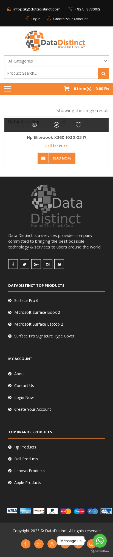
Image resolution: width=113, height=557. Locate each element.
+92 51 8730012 (87, 9)
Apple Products (27, 482)
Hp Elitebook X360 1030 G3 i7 (56, 137)
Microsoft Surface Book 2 (37, 312)
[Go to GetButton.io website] (100, 551)
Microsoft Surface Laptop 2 (38, 324)
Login (36, 19)
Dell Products (26, 458)
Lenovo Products (29, 470)
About (19, 373)
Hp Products (25, 447)
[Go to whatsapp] (100, 541)
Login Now (24, 397)
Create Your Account (70, 19)
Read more (62, 158)
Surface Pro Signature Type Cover (44, 336)
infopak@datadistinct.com (37, 9)
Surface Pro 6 (26, 300)
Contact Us (24, 385)
